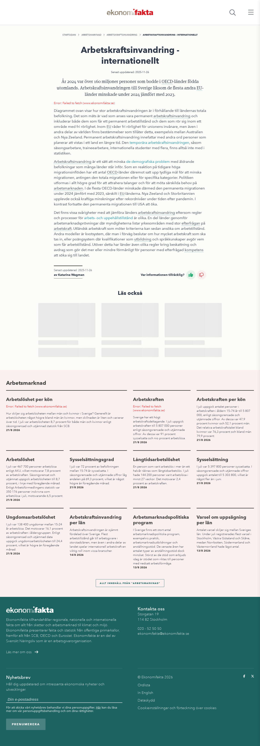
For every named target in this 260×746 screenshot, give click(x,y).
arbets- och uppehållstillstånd (108, 218)
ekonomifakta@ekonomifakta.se (163, 633)
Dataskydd (146, 700)
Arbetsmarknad (91, 34)
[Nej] (201, 274)
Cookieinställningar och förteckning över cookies (177, 708)
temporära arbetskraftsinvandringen (159, 142)
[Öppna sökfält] (233, 12)
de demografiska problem (148, 161)
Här (98, 707)
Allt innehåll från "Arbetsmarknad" (130, 583)
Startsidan (69, 34)
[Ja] (190, 274)
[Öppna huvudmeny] (251, 12)
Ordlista (144, 685)
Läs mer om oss (19, 652)
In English (145, 692)
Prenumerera (26, 724)
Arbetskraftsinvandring (122, 34)
